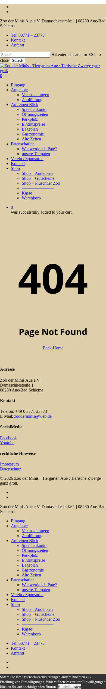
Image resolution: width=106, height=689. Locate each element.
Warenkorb (31, 634)
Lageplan (30, 565)
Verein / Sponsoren (27, 594)
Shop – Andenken (37, 609)
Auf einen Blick (24, 540)
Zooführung (32, 535)
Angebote (19, 525)
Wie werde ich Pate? (39, 584)
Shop (15, 604)
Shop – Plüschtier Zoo (41, 619)
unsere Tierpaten (36, 589)
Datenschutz (10, 469)
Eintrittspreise (33, 560)
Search (17, 60)
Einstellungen (69, 686)
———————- (38, 624)
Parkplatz (30, 555)
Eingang (18, 521)
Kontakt (18, 599)
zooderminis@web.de (33, 416)
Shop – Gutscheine (38, 614)
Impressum (9, 464)
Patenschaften (23, 580)
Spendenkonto (34, 545)
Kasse (27, 629)
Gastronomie (33, 570)
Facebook (8, 437)
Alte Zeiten (31, 575)
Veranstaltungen (35, 530)
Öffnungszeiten (35, 550)
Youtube (7, 442)
